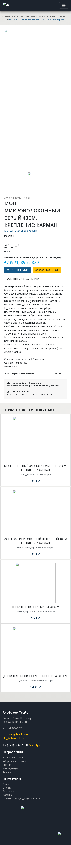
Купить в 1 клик (17, 270)
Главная (4, 16)
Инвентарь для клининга (41, 16)
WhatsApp (34, 745)
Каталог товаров (19, 16)
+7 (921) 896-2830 (21, 262)
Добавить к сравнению (23, 278)
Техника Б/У (10, 772)
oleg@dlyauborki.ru (13, 738)
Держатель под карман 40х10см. (35, 607)
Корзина (8, 795)
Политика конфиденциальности (21, 798)
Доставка (8, 791)
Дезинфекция (10, 768)
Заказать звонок (47, 270)
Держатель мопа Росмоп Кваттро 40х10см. (35, 676)
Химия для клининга (14, 757)
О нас (6, 784)
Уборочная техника (14, 761)
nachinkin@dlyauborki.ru (16, 734)
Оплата (7, 787)
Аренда (7, 764)
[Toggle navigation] (63, 5)
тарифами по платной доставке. (41, 385)
